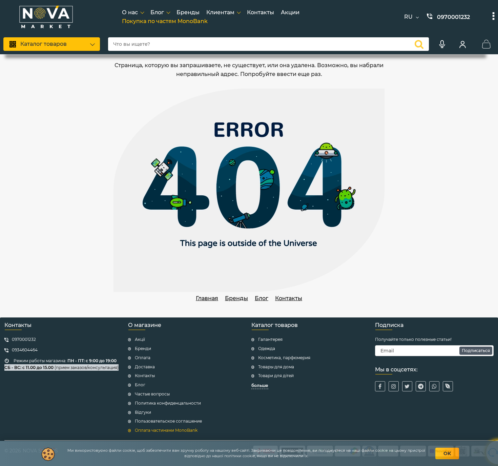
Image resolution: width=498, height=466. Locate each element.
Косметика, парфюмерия (284, 357)
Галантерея (270, 339)
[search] (419, 44)
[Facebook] (380, 386)
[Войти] (462, 44)
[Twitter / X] (407, 386)
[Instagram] (394, 386)
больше (259, 385)
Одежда (266, 348)
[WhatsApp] (434, 386)
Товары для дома (276, 366)
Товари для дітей (276, 375)
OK (447, 453)
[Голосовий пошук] (442, 44)
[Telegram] (421, 386)
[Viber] (448, 386)
